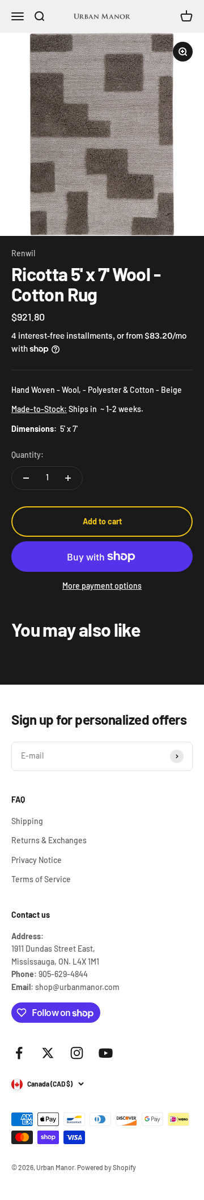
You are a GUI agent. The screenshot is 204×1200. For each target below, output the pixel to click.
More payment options (102, 585)
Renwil (23, 253)
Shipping (27, 821)
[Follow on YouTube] (105, 1053)
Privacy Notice (36, 860)
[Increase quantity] (68, 478)
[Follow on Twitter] (48, 1053)
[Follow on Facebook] (19, 1053)
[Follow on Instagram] (76, 1053)
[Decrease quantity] (26, 478)
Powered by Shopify (106, 1167)
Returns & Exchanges (49, 840)
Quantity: (27, 454)
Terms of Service (41, 879)
